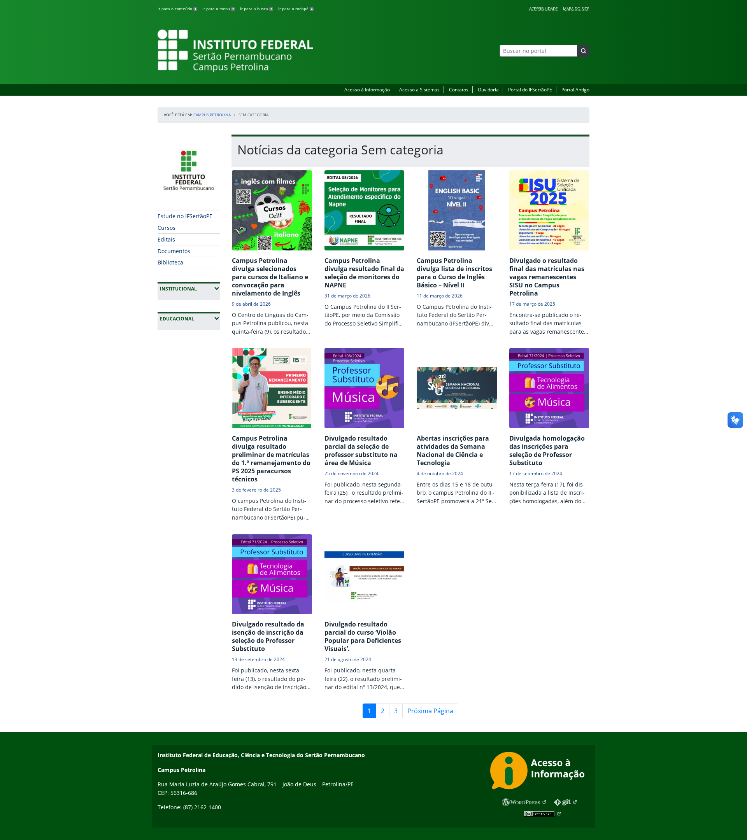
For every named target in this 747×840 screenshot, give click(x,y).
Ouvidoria (488, 89)
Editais (166, 239)
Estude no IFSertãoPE (185, 216)
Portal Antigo (575, 89)
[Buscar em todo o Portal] (583, 51)
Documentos (174, 251)
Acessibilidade (543, 8)
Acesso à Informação (367, 89)
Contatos (458, 89)
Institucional (190, 288)
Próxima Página (430, 711)
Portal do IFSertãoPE (530, 89)
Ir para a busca (256, 8)
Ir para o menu (218, 8)
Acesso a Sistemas (419, 89)
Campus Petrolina (212, 114)
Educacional (190, 318)
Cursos (166, 227)
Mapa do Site (576, 8)
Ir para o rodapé (295, 8)
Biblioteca (170, 262)
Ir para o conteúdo (177, 8)
